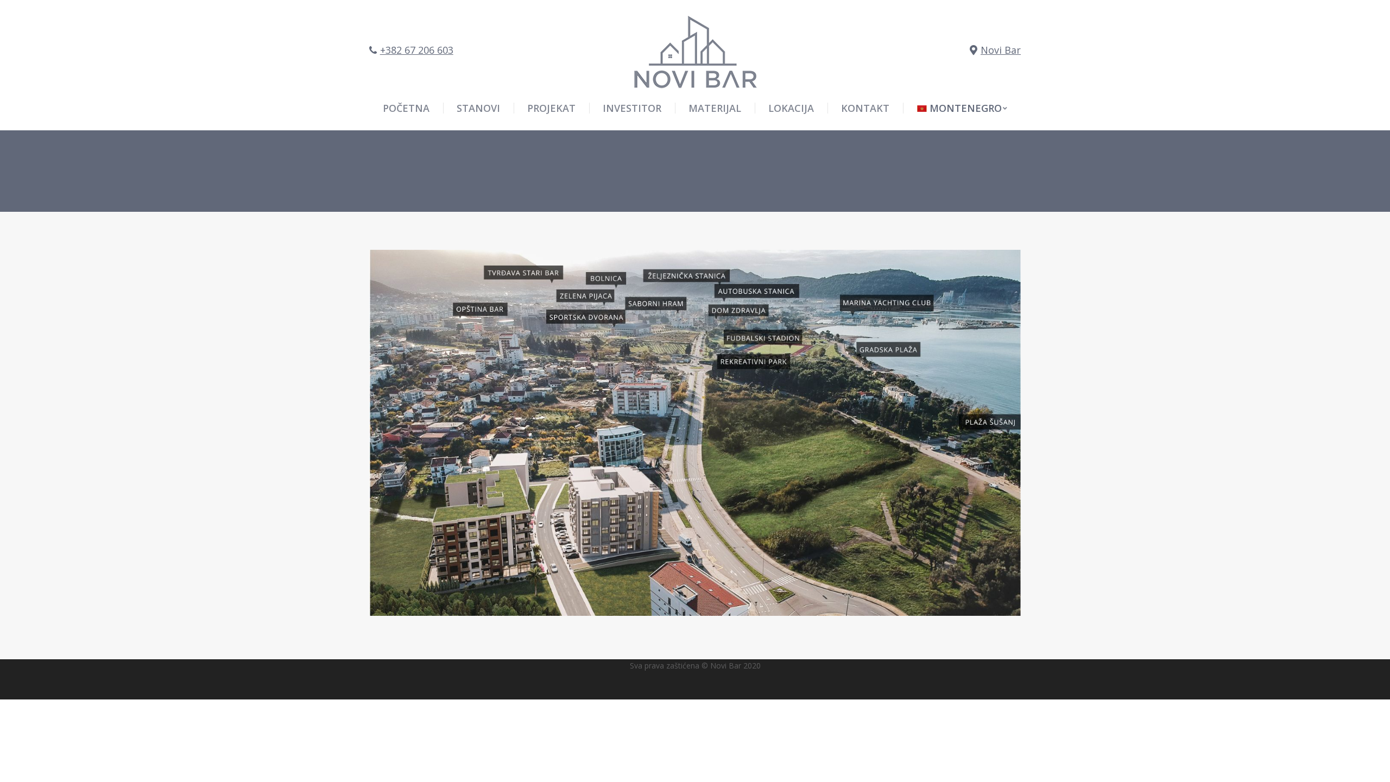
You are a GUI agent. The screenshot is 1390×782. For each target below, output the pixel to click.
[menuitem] (962, 108)
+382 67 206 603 (416, 50)
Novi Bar (1001, 50)
